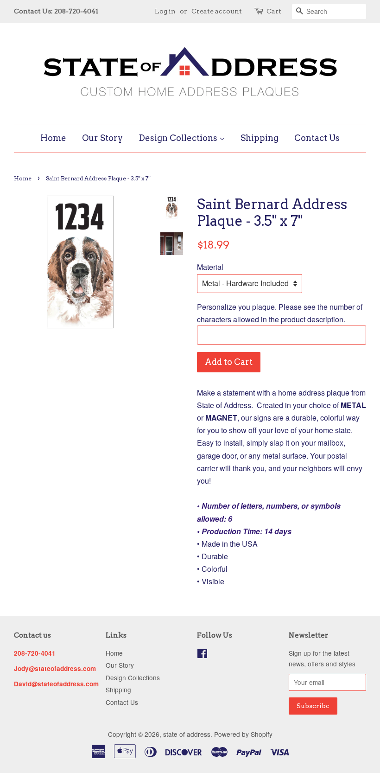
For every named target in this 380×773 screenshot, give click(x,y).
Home (53, 138)
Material (210, 267)
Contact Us (317, 138)
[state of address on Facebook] (202, 654)
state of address (186, 734)
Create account (216, 11)
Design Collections (179, 138)
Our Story (102, 138)
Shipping (260, 138)
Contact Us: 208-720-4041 (56, 11)
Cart (273, 11)
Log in (165, 11)
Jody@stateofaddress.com (55, 668)
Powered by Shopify (243, 734)
